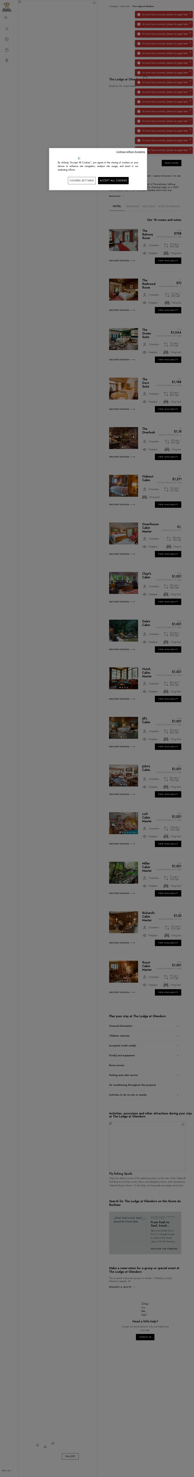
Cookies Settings (82, 180)
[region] (98, 169)
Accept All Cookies (113, 180)
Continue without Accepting (130, 152)
